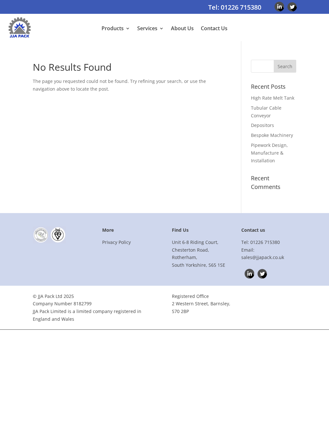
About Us (182, 29)
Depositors (262, 125)
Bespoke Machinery (272, 135)
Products (113, 29)
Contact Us (214, 29)
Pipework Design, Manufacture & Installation (269, 153)
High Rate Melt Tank (272, 98)
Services (147, 29)
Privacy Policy (116, 242)
